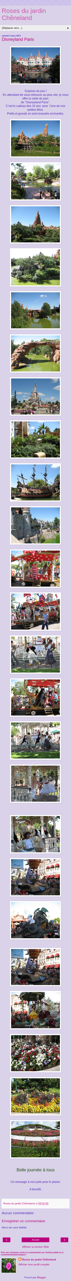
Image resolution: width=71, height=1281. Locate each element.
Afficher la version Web (35, 1246)
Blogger (41, 1277)
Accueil (35, 1240)
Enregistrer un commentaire (23, 1221)
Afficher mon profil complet (34, 1264)
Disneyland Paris (18, 39)
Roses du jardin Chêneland (24, 14)
